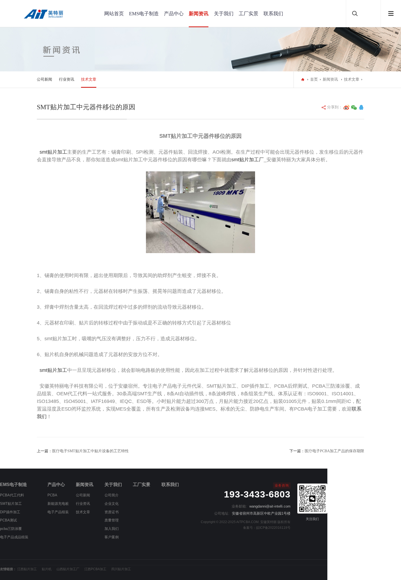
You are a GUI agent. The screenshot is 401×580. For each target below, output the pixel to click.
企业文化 (111, 504)
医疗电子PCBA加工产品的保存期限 (334, 451)
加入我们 (111, 529)
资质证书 (111, 512)
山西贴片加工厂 (67, 569)
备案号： (249, 528)
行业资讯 (66, 79)
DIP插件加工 (10, 512)
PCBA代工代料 (12, 495)
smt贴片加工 (53, 152)
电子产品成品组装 (14, 537)
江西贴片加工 (27, 569)
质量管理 (111, 520)
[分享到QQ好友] (361, 107)
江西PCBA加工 (95, 569)
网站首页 (114, 13)
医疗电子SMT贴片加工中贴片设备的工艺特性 (90, 451)
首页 (314, 79)
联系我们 (273, 13)
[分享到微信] (354, 107)
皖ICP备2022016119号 (273, 528)
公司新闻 (44, 79)
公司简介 (111, 495)
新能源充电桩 (58, 504)
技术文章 (88, 79)
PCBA (52, 495)
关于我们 (224, 13)
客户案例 (111, 537)
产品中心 (174, 13)
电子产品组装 (58, 512)
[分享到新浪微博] (346, 107)
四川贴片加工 (121, 569)
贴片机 (47, 569)
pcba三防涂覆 (11, 529)
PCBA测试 (8, 520)
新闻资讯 (198, 13)
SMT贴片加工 (11, 504)
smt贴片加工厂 (247, 159)
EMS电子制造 (144, 13)
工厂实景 (248, 13)
